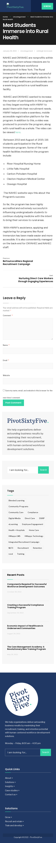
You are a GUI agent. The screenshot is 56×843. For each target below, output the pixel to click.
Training (20, 554)
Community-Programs (18, 506)
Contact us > (11, 794)
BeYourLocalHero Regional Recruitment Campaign (18, 261)
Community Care (16, 512)
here (18, 132)
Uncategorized (19, 17)
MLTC (11, 548)
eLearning (13, 524)
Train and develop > (14, 825)
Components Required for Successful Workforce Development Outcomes (27, 585)
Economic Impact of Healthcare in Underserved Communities (25, 627)
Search (43, 470)
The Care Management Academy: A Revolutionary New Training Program (26, 648)
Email (6, 360)
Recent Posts (15, 575)
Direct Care (30, 518)
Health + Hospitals (17, 530)
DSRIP (42, 518)
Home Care (34, 530)
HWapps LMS (14, 536)
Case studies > (12, 790)
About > (9, 778)
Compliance (33, 512)
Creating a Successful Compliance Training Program (25, 606)
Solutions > (10, 782)
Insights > (10, 786)
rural (11, 554)
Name (6, 345)
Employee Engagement (32, 524)
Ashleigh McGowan (44, 51)
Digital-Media (15, 518)
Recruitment (23, 548)
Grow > (8, 817)
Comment (8, 315)
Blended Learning (17, 500)
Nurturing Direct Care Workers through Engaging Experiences (35, 278)
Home (5, 17)
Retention (37, 548)
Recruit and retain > (14, 821)
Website (6, 375)
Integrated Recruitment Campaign (24, 542)
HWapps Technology (34, 536)
